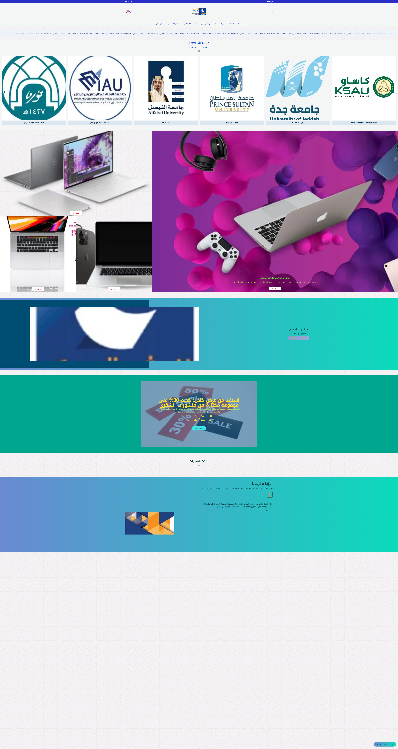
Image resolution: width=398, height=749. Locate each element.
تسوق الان (275, 288)
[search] (272, 12)
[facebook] (131, 1)
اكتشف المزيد (199, 428)
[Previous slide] (395, 92)
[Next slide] (3, 92)
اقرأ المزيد (269, 510)
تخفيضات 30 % (230, 23)
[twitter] (134, 1)
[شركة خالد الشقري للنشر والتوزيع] (199, 11)
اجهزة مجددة (219, 23)
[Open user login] (130, 12)
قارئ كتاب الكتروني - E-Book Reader (372, 33)
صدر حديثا (241, 23)
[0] (126, 12)
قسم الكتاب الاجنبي (189, 23)
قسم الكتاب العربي (206, 23)
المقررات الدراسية (172, 23)
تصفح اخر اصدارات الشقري (298, 338)
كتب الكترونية (158, 23)
